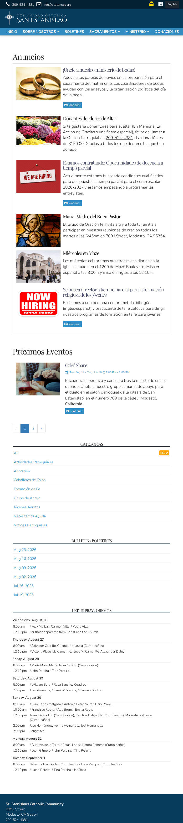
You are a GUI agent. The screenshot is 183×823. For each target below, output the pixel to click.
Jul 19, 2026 (24, 594)
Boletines (74, 31)
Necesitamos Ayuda (30, 516)
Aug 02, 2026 (25, 576)
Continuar (74, 105)
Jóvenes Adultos (27, 506)
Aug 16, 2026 (25, 558)
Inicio (11, 31)
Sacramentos (103, 31)
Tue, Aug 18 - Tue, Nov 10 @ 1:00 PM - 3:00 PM (99, 372)
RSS (163, 453)
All (16, 452)
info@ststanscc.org (57, 4)
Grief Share (76, 365)
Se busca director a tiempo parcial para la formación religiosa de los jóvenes (113, 292)
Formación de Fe (27, 488)
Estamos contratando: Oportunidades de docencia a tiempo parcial (113, 165)
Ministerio (136, 31)
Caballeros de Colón (30, 479)
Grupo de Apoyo (27, 497)
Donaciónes (167, 31)
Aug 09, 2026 (25, 567)
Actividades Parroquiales (33, 461)
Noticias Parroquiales (30, 525)
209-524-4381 (23, 4)
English (172, 4)
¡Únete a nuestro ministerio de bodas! (99, 69)
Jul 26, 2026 (24, 585)
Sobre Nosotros (40, 31)
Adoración (22, 471)
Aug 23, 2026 (25, 549)
